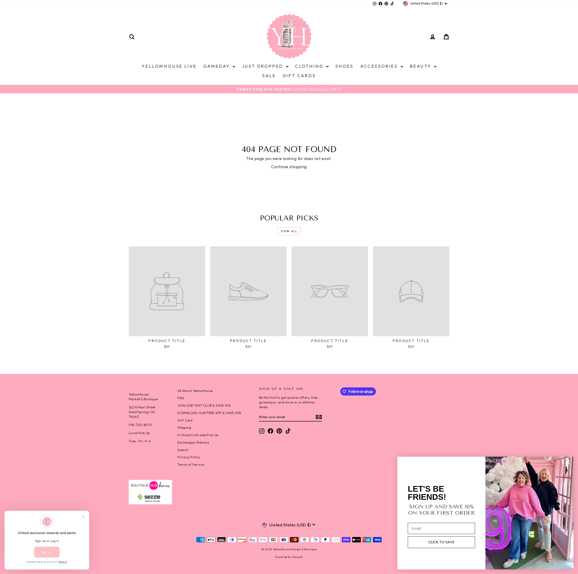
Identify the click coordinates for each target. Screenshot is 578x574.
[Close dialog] (568, 462)
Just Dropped (263, 66)
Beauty (421, 66)
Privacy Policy (188, 457)
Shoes (344, 66)
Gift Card (184, 420)
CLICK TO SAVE (441, 542)
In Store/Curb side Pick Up (198, 435)
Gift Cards (299, 75)
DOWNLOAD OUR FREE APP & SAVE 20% (209, 413)
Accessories (380, 66)
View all (289, 231)
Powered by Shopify (289, 557)
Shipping (184, 427)
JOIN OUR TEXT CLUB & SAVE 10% (204, 405)
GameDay (217, 66)
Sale (269, 75)
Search (183, 450)
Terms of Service (190, 464)
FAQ (180, 398)
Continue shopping (289, 166)
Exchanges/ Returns (193, 442)
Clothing (310, 66)
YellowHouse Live (169, 66)
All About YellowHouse (195, 391)
